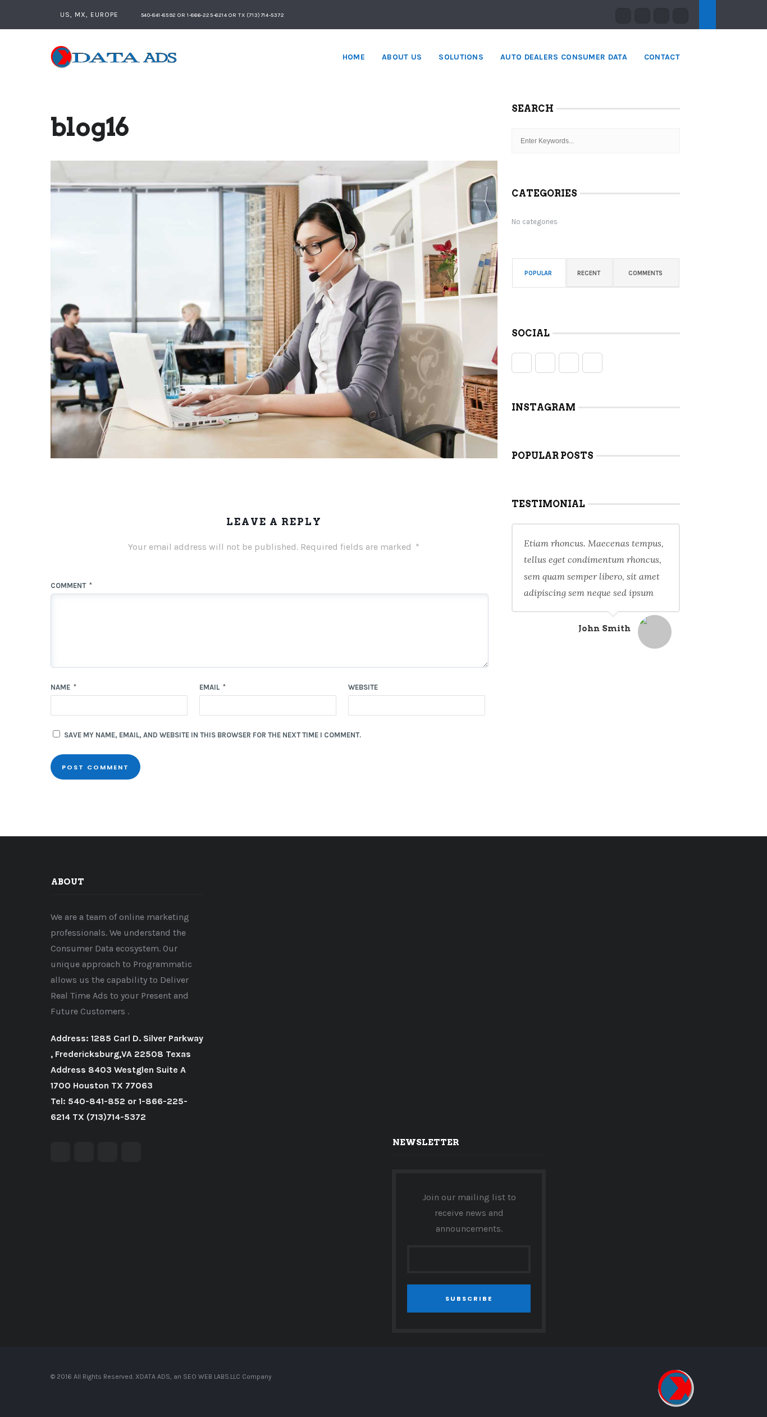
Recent (588, 273)
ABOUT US (402, 57)
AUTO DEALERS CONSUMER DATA (563, 57)
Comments (645, 273)
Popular (538, 273)
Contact (662, 57)
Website (363, 687)
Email (212, 687)
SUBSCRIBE (468, 1298)
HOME (354, 57)
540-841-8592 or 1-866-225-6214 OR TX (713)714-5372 (212, 15)
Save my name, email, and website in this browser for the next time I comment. (212, 735)
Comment (71, 585)
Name (63, 687)
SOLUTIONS (461, 57)
